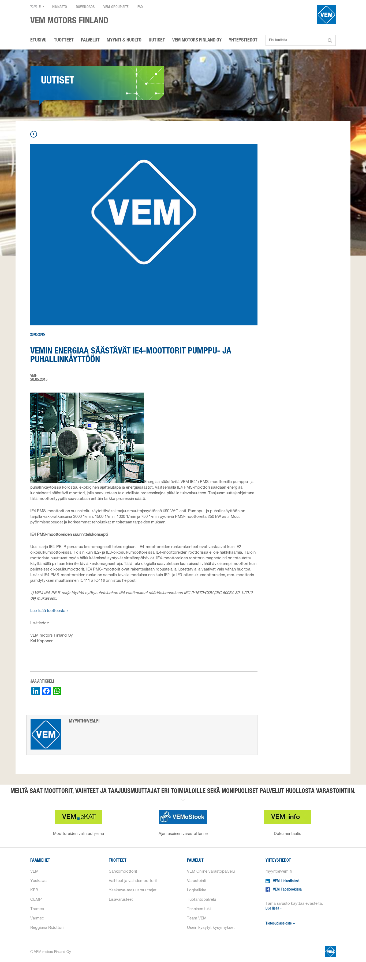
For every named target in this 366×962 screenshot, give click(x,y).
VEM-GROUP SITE (116, 7)
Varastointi (196, 881)
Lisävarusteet (121, 900)
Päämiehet (40, 861)
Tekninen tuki (199, 909)
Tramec (37, 909)
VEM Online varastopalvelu (211, 872)
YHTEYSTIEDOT (243, 40)
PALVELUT (90, 40)
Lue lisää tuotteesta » (49, 611)
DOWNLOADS (85, 7)
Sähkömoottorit (123, 872)
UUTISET (157, 40)
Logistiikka (196, 890)
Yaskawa (38, 881)
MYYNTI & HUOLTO (124, 40)
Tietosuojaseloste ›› (280, 924)
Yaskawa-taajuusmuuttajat (132, 890)
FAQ (140, 7)
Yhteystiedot (278, 861)
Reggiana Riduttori (47, 928)
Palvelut (195, 861)
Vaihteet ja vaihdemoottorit (133, 881)
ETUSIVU (38, 40)
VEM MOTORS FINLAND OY (197, 40)
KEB (34, 890)
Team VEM (197, 919)
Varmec (37, 919)
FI (40, 7)
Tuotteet (117, 861)
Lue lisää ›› (274, 909)
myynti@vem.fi (279, 872)
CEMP (36, 900)
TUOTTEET (64, 40)
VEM (34, 872)
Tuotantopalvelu (201, 900)
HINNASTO (59, 7)
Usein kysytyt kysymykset (211, 928)
